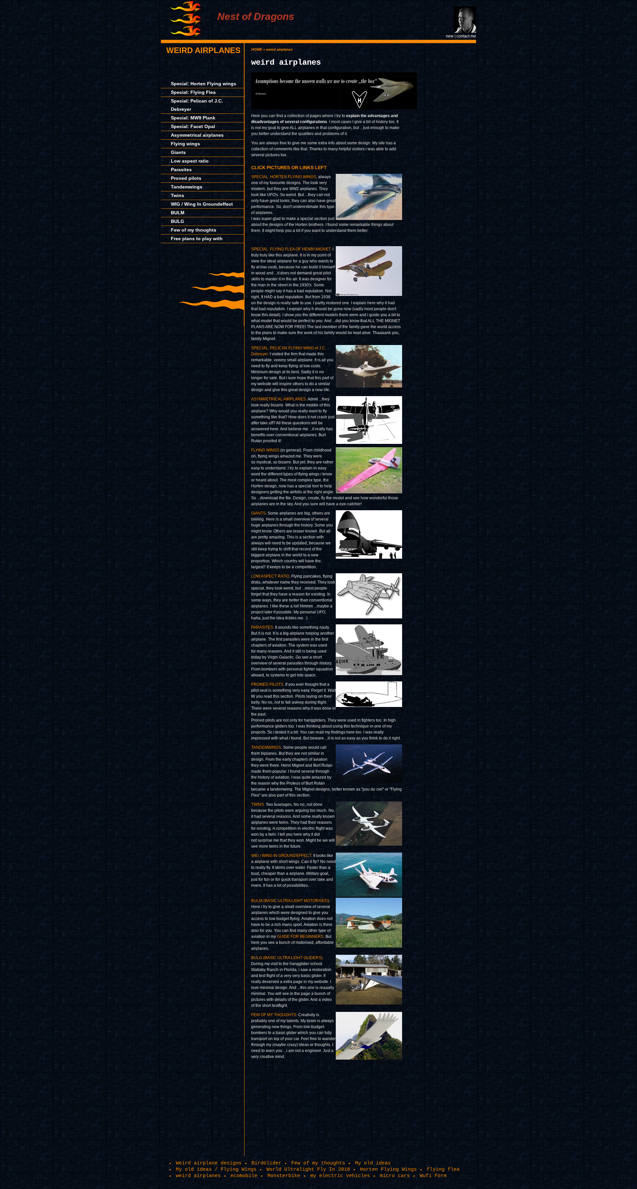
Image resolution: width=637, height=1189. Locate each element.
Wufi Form (433, 1175)
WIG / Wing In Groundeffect (202, 204)
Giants (178, 152)
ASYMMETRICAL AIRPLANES (278, 399)
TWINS (257, 804)
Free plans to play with (197, 238)
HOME (256, 49)
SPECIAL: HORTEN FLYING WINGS (283, 177)
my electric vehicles (340, 1175)
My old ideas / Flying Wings (216, 1169)
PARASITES (262, 627)
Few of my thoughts (193, 230)
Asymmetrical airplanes (197, 135)
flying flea (443, 1169)
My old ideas (373, 1163)
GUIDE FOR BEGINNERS (300, 936)
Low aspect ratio (190, 161)
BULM (177, 212)
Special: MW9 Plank (193, 117)
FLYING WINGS (265, 450)
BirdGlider (266, 1163)
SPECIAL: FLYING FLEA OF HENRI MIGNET (290, 249)
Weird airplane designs (209, 1163)
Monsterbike (283, 1175)
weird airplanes (203, 50)
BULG (177, 221)
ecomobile (244, 1175)
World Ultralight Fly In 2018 (308, 1169)
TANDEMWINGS (266, 747)
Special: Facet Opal (193, 126)
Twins (177, 195)
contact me (466, 36)
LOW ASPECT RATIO (270, 576)
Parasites (181, 169)
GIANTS (258, 513)
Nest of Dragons (255, 16)
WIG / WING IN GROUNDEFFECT (281, 855)
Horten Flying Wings (388, 1169)
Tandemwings (186, 186)
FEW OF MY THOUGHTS (273, 1015)
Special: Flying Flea (193, 92)
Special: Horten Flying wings (203, 83)
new (450, 36)
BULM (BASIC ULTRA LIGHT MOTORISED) (290, 900)
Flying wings (185, 143)
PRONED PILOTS (267, 684)
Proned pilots (186, 178)
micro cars (395, 1175)
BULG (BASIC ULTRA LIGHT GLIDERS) (286, 957)
